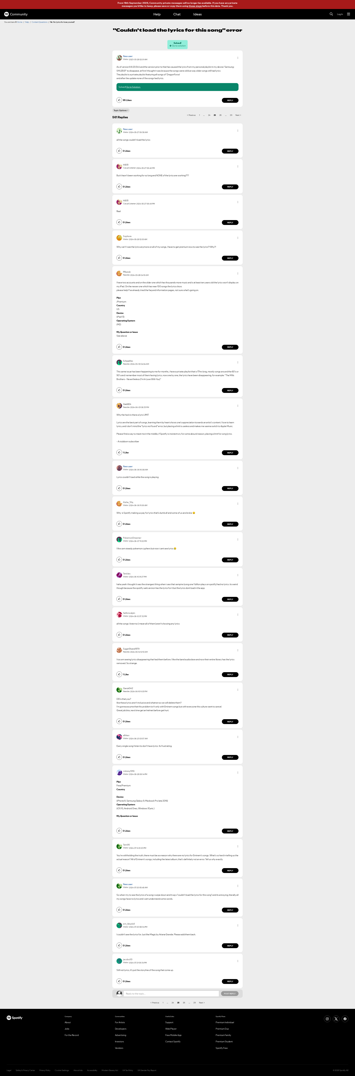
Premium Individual (225, 1022)
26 (220, 115)
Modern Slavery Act (110, 1070)
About (68, 1022)
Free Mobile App (173, 1035)
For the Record (72, 1035)
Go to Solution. (133, 86)
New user (127, 56)
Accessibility (92, 1070)
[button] (238, 58)
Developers (120, 1028)
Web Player (171, 1028)
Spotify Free (222, 1048)
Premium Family (223, 1035)
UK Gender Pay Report (147, 1070)
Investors (119, 1041)
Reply (230, 100)
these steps (195, 5)
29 (231, 115)
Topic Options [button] (120, 110)
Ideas (197, 14)
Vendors (119, 1048)
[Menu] (348, 14)
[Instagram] (327, 1019)
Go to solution (179, 45)
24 (209, 115)
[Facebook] (345, 1019)
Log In (340, 14)
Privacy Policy (44, 1070)
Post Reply (230, 993)
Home (19, 22)
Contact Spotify (173, 1041)
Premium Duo (222, 1028)
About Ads (78, 1070)
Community (19, 14)
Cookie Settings (62, 1070)
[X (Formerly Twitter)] (336, 1019)
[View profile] (119, 57)
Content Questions (40, 22)
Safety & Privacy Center (25, 1070)
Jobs (67, 1028)
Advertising (120, 1035)
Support (169, 1022)
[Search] (331, 14)
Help (157, 14)
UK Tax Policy (127, 1070)
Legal (9, 1070)
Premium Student (224, 1041)
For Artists (120, 1022)
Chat (177, 14)
